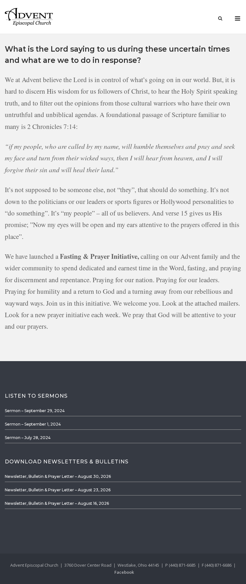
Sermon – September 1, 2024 (33, 424)
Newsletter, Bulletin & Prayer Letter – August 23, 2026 (58, 489)
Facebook (124, 572)
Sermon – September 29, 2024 (35, 410)
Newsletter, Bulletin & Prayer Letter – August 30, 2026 (58, 476)
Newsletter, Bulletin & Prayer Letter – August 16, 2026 (57, 503)
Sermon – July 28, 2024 (28, 437)
